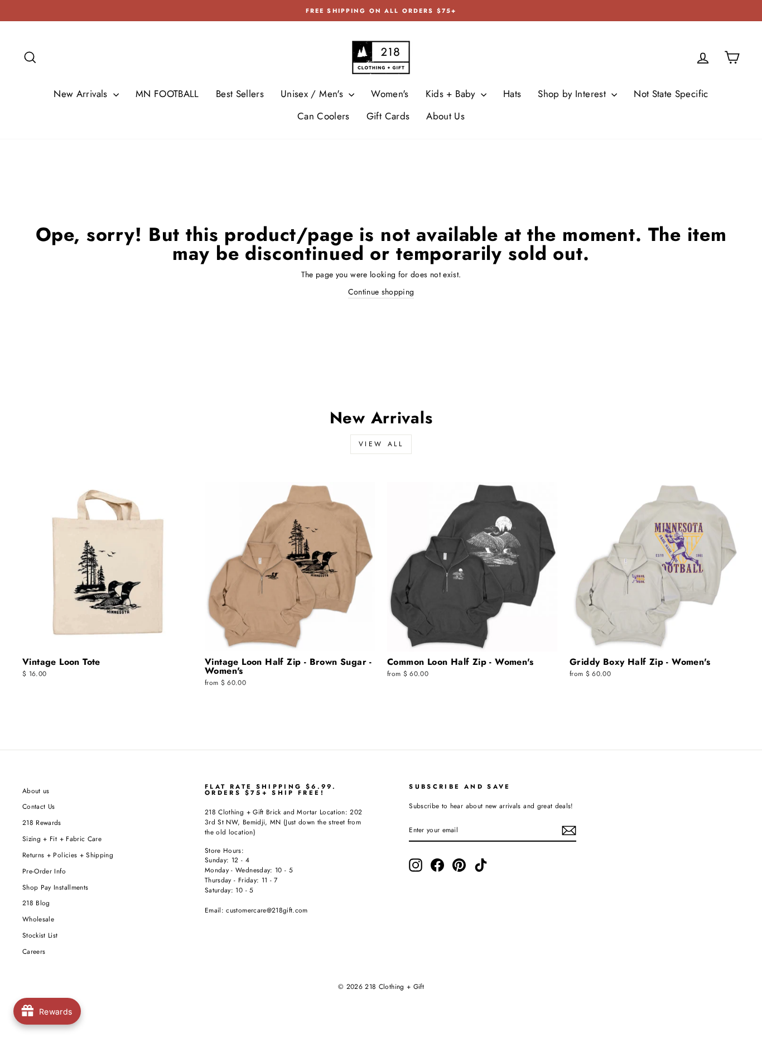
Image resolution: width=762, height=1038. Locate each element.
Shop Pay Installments (55, 887)
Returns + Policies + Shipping (67, 855)
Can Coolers (323, 116)
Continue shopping (381, 291)
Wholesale (38, 919)
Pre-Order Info (44, 871)
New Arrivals (82, 93)
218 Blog (36, 902)
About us (36, 790)
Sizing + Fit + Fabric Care (62, 838)
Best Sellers (240, 93)
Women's (389, 93)
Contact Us (38, 806)
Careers (33, 951)
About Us (445, 116)
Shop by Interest (573, 93)
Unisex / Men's (313, 93)
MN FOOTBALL (167, 93)
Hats (512, 93)
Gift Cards (388, 116)
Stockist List (40, 935)
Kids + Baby (452, 93)
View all (381, 444)
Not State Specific (671, 93)
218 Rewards (41, 822)
